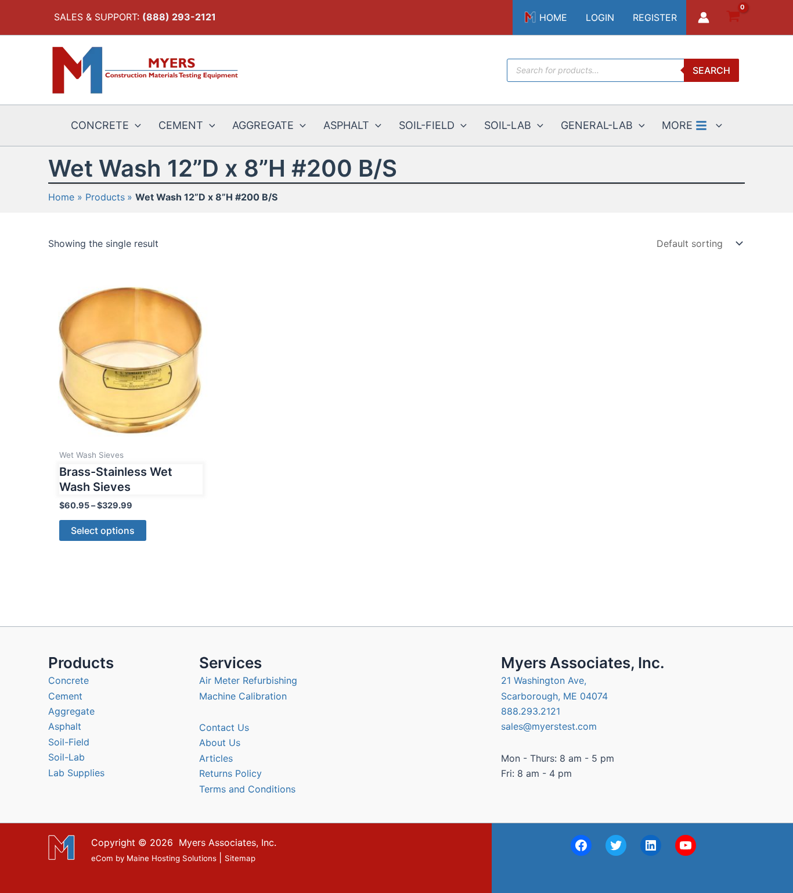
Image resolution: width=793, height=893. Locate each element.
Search (711, 70)
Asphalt (64, 726)
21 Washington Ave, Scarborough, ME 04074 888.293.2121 (554, 696)
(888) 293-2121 (179, 17)
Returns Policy (230, 773)
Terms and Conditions (247, 789)
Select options (103, 530)
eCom (102, 858)
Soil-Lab (66, 757)
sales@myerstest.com (549, 726)
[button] (135, 125)
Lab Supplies (76, 773)
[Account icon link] (703, 17)
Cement (65, 696)
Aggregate (71, 711)
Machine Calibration (243, 696)
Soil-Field (68, 742)
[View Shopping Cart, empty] (733, 18)
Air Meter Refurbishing (248, 680)
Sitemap (240, 858)
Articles (216, 758)
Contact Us (224, 727)
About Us (219, 742)
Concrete (68, 680)
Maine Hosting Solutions (172, 858)
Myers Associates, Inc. (227, 842)
